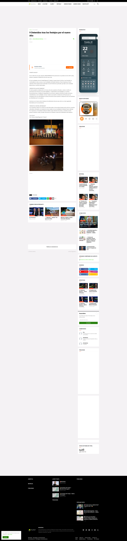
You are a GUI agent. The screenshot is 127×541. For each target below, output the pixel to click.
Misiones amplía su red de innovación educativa (66, 218)
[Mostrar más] (56, 198)
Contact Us (94, 537)
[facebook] (83, 530)
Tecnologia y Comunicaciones (39, 537)
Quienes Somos (77, 4)
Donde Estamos (68, 4)
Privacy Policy (88, 537)
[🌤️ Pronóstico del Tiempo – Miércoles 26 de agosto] (55, 489)
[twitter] (86, 530)
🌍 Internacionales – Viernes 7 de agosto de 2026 (91, 248)
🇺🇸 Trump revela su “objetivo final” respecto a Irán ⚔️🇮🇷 (91, 505)
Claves (52, 4)
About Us (81, 537)
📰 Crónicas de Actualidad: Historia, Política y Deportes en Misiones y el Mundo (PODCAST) (91, 240)
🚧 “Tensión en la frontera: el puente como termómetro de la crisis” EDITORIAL (83, 204)
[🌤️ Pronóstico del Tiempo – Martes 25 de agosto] (55, 495)
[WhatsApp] (48, 198)
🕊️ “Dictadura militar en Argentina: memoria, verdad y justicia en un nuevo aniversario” (93, 187)
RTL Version (96, 539)
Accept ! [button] (5, 537)
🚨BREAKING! (63, 481)
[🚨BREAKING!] (55, 483)
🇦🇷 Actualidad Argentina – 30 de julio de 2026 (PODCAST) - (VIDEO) (92, 231)
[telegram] (95, 530)
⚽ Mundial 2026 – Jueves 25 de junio (93, 291)
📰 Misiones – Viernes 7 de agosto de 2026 (51, 218)
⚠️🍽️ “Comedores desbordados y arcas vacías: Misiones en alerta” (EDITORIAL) (93, 204)
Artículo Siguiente (71, 251)
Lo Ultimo (45, 4)
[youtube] (92, 1)
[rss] (97, 1)
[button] (95, 4)
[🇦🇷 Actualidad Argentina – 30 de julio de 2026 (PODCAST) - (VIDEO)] (82, 232)
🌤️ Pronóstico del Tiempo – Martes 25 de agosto (67, 494)
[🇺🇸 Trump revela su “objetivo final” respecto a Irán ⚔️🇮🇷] (80, 506)
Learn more (9, 534)
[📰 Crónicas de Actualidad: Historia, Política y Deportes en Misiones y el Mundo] (82, 239)
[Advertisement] (63, 17)
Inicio (39, 4)
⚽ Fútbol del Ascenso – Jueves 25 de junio (83, 291)
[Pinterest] (50, 198)
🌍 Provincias (32, 217)
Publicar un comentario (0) (52, 246)
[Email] (53, 198)
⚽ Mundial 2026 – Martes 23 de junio (93, 304)
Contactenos (89, 539)
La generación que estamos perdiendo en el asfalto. (83, 185)
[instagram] (92, 530)
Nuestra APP (86, 4)
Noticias (59, 4)
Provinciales (35, 29)
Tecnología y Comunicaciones (41, 539)
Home (76, 537)
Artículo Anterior (32, 251)
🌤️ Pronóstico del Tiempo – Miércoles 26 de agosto (65, 488)
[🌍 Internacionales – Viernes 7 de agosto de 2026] (82, 248)
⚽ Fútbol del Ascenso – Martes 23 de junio (83, 305)
